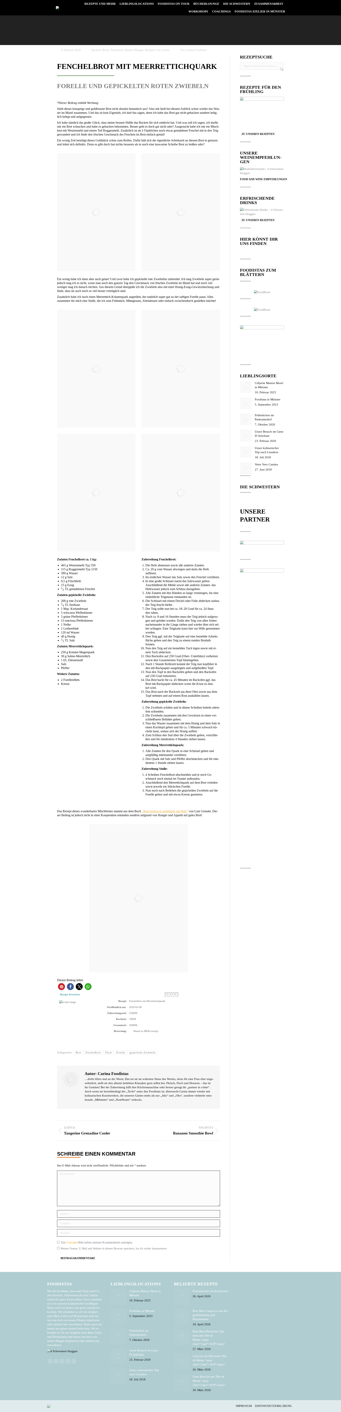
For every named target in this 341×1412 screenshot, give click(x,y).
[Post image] (246, 387)
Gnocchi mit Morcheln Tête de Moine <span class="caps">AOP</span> (210, 1360)
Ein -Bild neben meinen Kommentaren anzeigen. (97, 1242)
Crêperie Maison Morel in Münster (269, 385)
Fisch (108, 1052)
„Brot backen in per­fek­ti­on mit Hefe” (165, 811)
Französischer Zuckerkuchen (210, 1291)
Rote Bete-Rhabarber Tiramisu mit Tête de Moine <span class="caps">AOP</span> (209, 1337)
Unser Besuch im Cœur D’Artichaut (269, 433)
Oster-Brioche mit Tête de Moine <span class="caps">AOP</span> (209, 1381)
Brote (105, 50)
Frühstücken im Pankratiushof (264, 417)
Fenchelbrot (93, 1052)
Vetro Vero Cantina (266, 464)
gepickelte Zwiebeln (142, 1052)
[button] (61, 986)
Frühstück (117, 50)
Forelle (120, 1052)
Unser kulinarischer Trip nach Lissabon (267, 450)
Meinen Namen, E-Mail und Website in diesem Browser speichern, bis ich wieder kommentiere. (114, 1248)
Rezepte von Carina (157, 50)
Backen (96, 50)
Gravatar (71, 1242)
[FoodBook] (262, 292)
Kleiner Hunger (134, 50)
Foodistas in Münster (267, 399)
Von (193, 50)
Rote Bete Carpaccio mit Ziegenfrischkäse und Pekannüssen (210, 1315)
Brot (78, 1052)
